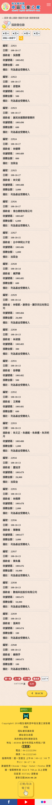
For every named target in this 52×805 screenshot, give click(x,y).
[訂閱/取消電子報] (26, 789)
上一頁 (17, 679)
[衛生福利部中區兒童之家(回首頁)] (20, 7)
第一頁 (8, 679)
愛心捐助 (13, 18)
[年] (6, 33)
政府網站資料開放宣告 (26, 739)
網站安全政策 (26, 735)
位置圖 (26, 746)
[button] (49, 4)
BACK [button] (39, 693)
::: (3, 18)
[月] (16, 33)
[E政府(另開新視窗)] (26, 716)
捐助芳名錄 (23, 18)
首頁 (6, 18)
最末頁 (36, 679)
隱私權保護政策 (26, 731)
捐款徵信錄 (34, 18)
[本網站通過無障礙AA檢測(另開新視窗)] (26, 710)
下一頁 (27, 679)
